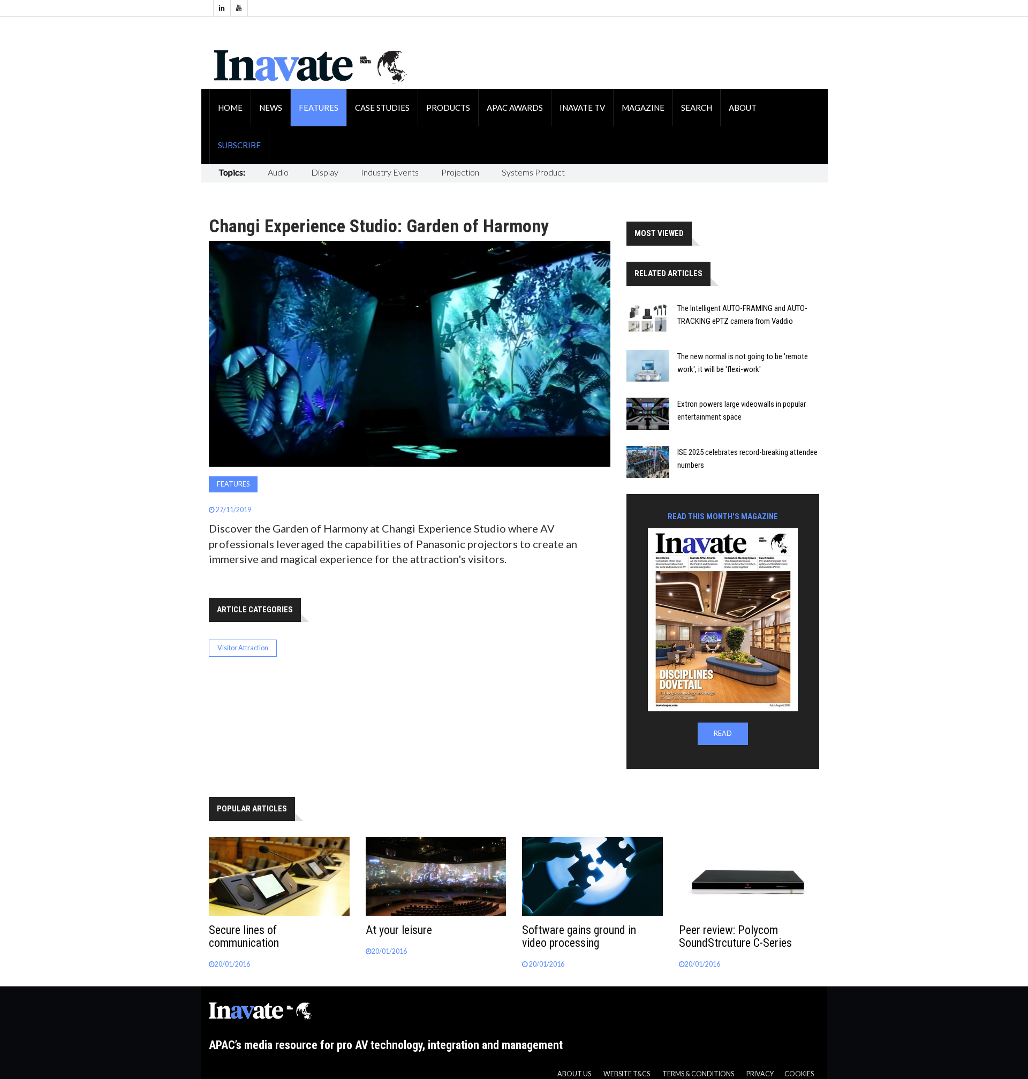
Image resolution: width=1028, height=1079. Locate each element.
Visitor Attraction (242, 648)
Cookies (799, 1074)
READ (723, 734)
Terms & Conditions (698, 1074)
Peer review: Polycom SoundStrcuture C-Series (735, 936)
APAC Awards (515, 107)
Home (230, 107)
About (743, 107)
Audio (278, 172)
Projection (460, 172)
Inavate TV (582, 107)
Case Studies (382, 107)
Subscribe (239, 145)
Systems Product (533, 172)
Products (448, 107)
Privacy (760, 1074)
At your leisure (399, 930)
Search (696, 107)
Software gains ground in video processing (579, 936)
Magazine (643, 107)
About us (574, 1074)
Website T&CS (626, 1074)
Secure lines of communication (244, 936)
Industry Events (390, 172)
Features (318, 107)
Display (324, 172)
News (270, 107)
